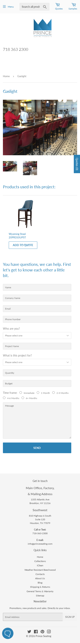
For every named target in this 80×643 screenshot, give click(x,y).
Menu (11, 6)
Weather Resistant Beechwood (40, 569)
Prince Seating (43, 636)
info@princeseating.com (40, 543)
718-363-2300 (40, 533)
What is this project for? (17, 355)
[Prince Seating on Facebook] (36, 632)
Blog (40, 582)
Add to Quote (23, 245)
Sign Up (70, 617)
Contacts (40, 574)
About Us (40, 578)
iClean (40, 565)
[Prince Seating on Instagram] (49, 632)
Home (6, 76)
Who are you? (11, 328)
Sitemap (40, 595)
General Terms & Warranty (40, 591)
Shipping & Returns (40, 586)
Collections (40, 561)
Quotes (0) (77, 164)
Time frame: (11, 392)
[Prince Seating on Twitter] (29, 632)
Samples (73, 8)
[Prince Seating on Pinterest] (42, 632)
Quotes (59, 8)
